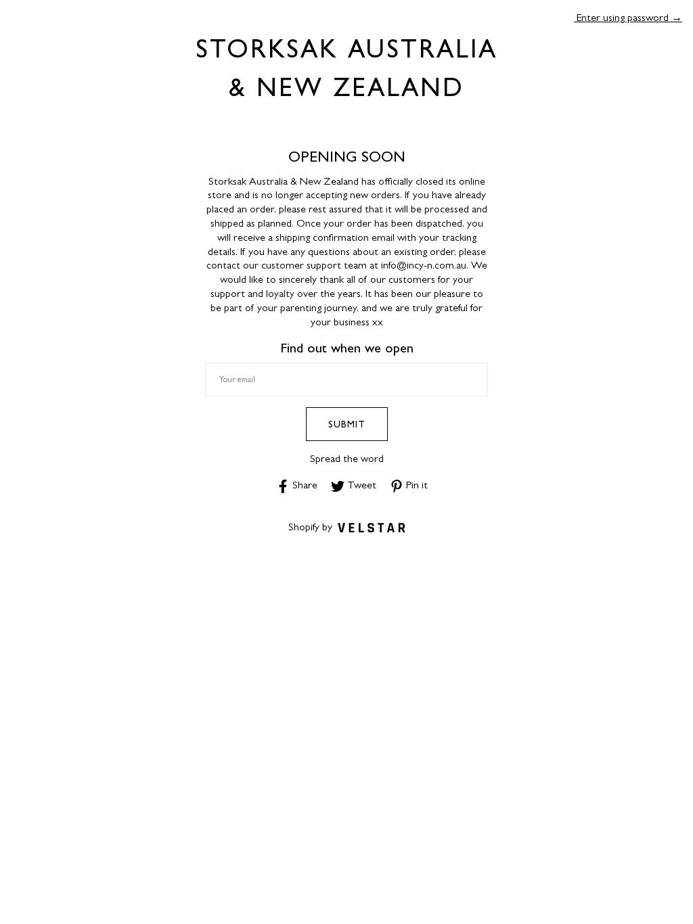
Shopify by (310, 526)
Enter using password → (628, 17)
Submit (346, 424)
